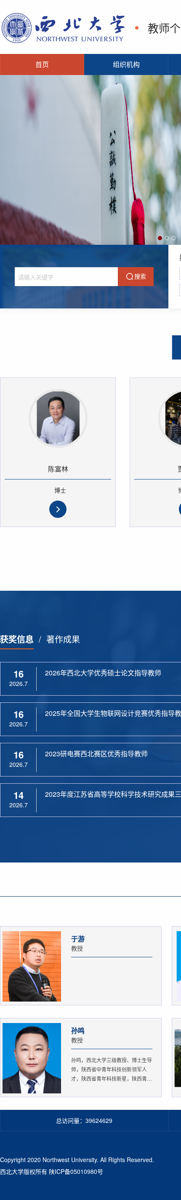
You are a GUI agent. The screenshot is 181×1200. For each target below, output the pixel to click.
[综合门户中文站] (63, 26)
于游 (78, 938)
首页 (42, 64)
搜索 (140, 276)
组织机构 (126, 64)
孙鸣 (78, 1030)
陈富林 (58, 469)
